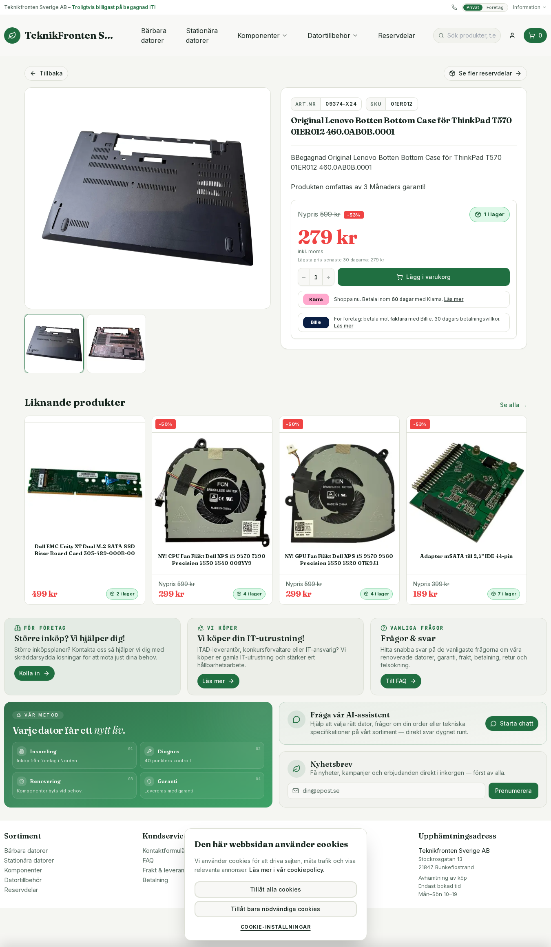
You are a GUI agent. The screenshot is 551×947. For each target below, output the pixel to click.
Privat (473, 7)
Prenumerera (513, 790)
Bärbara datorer (153, 35)
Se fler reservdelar (485, 73)
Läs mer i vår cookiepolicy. (287, 869)
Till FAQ (396, 680)
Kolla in (29, 673)
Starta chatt (516, 723)
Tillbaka (51, 73)
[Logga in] (512, 35)
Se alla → (513, 404)
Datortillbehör (329, 35)
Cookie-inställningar (276, 927)
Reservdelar (396, 35)
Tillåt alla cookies (275, 889)
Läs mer (454, 299)
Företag (495, 7)
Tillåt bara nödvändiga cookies (275, 908)
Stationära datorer (202, 35)
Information (526, 7)
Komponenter (258, 35)
